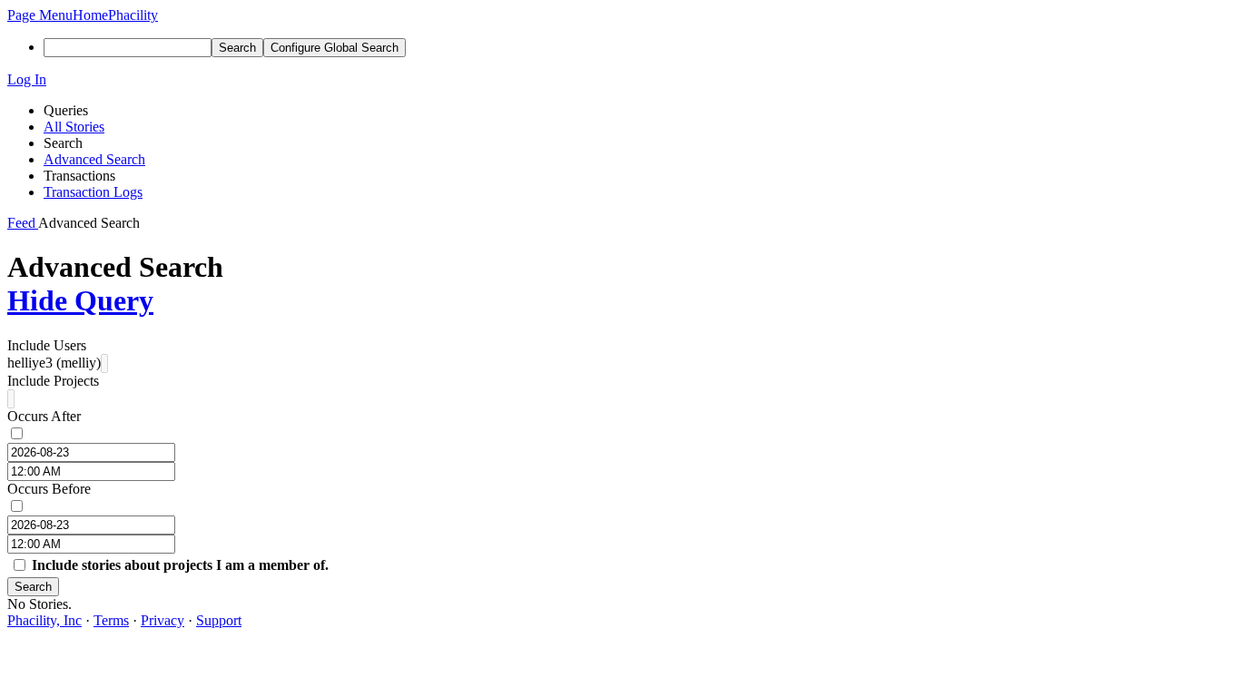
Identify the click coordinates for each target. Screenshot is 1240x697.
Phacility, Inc (44, 620)
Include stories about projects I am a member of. (180, 565)
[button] (40, 15)
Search (33, 587)
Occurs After (44, 416)
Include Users (46, 345)
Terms (111, 620)
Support (218, 620)
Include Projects (53, 380)
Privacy (162, 620)
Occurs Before (49, 488)
